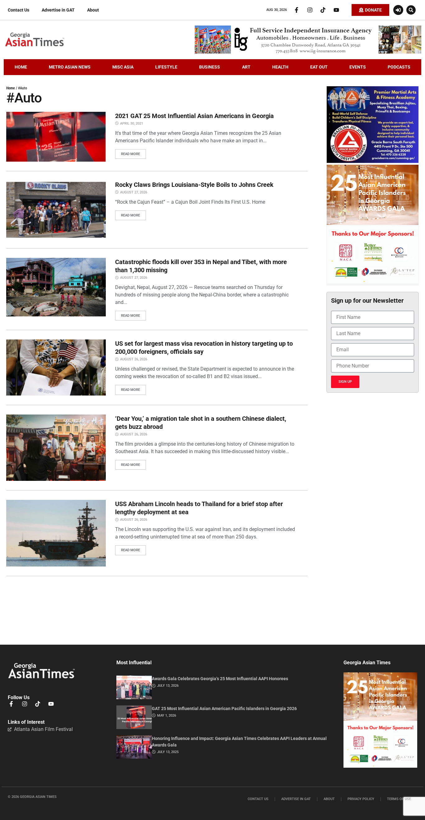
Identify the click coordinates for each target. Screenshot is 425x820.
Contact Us (18, 9)
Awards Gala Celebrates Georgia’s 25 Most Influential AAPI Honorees (220, 678)
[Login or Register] (398, 10)
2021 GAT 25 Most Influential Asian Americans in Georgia (194, 116)
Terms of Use (399, 799)
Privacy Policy (361, 799)
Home (10, 88)
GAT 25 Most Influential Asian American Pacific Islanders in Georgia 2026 (224, 708)
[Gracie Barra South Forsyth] (372, 161)
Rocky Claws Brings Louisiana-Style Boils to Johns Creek (194, 184)
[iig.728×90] (308, 52)
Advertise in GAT (58, 9)
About (93, 9)
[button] (411, 10)
